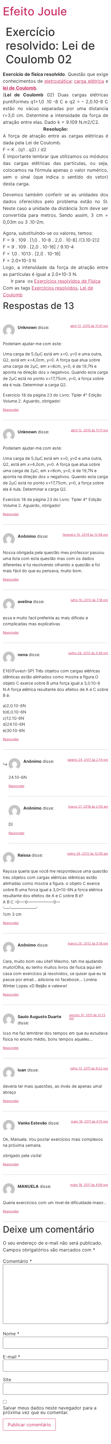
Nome (11, 1333)
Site (7, 1379)
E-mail (11, 1356)
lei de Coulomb (19, 88)
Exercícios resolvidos (54, 288)
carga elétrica (89, 81)
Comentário (17, 1261)
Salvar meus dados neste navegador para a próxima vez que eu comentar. (49, 1410)
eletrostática (57, 81)
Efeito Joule (35, 11)
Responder (11, 410)
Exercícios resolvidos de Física (67, 281)
